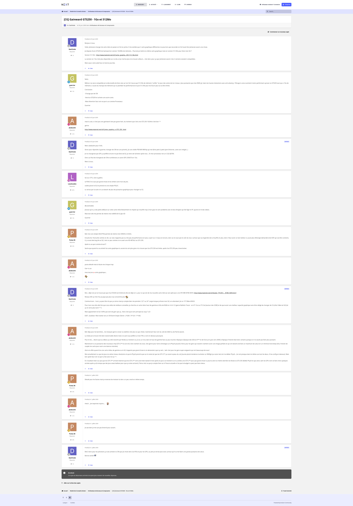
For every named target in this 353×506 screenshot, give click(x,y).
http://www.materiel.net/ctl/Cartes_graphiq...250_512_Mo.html (117, 55)
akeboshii (72, 128)
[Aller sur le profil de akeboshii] (72, 121)
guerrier (72, 85)
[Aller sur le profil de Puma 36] (72, 233)
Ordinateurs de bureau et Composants (102, 25)
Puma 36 (72, 240)
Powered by (282, 503)
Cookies (72, 503)
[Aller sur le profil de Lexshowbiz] (72, 177)
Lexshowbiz (72, 184)
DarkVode (72, 25)
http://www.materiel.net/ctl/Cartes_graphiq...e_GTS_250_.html (105, 129)
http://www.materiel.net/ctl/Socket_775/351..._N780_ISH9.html (215, 293)
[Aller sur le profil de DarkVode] (65, 25)
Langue (65, 503)
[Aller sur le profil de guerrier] (72, 78)
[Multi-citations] (85, 68)
